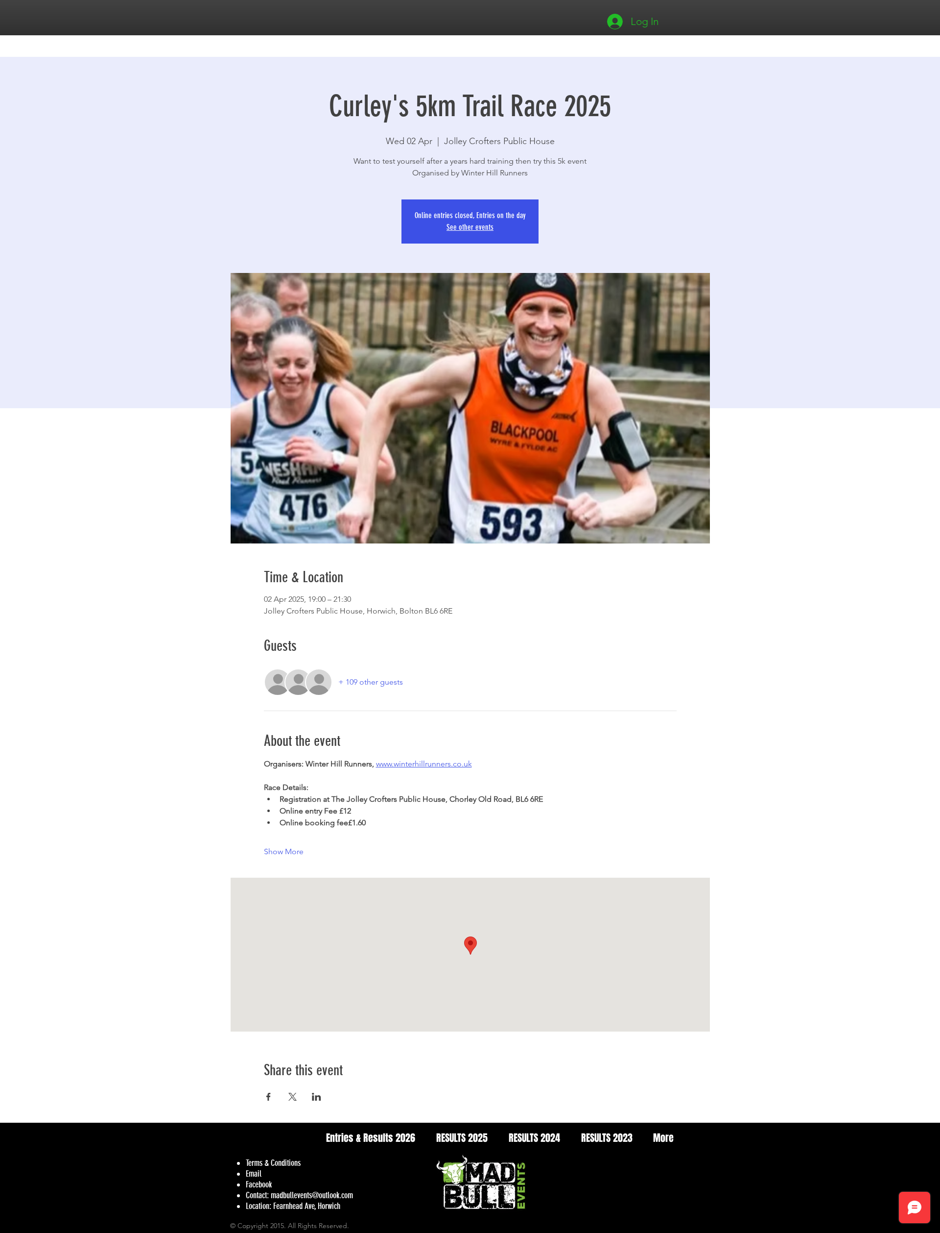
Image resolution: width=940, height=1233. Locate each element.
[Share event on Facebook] (268, 1097)
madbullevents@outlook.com (312, 1195)
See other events (470, 227)
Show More (284, 851)
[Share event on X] (292, 1097)
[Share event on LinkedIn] (316, 1097)
